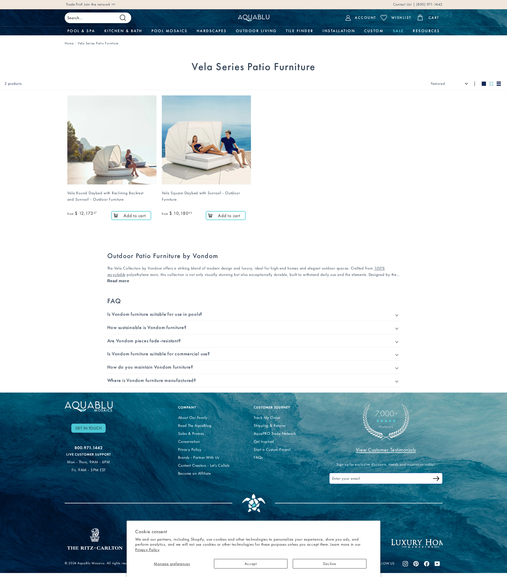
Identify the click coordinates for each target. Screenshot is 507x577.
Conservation (189, 441)
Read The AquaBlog (195, 425)
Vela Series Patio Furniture (98, 43)
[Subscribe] (436, 479)
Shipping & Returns (270, 425)
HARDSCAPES (212, 30)
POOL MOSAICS (169, 30)
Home (69, 43)
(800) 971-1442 (428, 4)
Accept (251, 563)
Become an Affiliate (194, 473)
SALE (398, 30)
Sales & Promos (191, 433)
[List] (498, 83)
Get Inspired (264, 441)
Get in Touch (88, 428)
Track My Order (267, 417)
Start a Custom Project (272, 449)
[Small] (491, 83)
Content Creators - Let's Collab (204, 465)
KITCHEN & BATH (123, 30)
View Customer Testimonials (386, 450)
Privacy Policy (147, 549)
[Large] (484, 83)
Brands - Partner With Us (198, 457)
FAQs (258, 457)
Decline (329, 563)
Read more (118, 281)
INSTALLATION (339, 30)
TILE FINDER (300, 30)
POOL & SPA (81, 30)
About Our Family (193, 417)
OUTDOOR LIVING (256, 30)
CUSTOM (374, 30)
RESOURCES (426, 30)
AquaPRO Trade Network (275, 433)
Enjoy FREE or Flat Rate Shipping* (130, 4)
